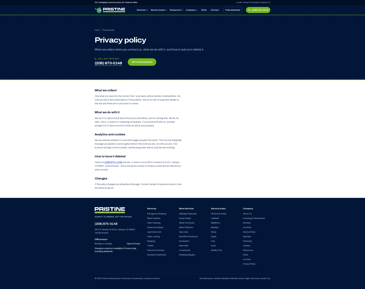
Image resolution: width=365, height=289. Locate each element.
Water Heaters (153, 218)
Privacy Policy (249, 264)
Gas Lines (183, 232)
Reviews (247, 223)
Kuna (213, 246)
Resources (175, 10)
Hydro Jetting (153, 237)
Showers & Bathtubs (156, 255)
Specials (247, 237)
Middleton (215, 223)
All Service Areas (218, 214)
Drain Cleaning (154, 223)
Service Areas (158, 10)
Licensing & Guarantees (254, 218)
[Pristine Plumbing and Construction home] (110, 10)
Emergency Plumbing (156, 214)
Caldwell (215, 218)
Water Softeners (186, 223)
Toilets (150, 246)
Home (97, 30)
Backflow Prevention (188, 237)
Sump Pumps (185, 218)
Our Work (247, 227)
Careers (246, 246)
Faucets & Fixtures (156, 250)
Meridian (215, 227)
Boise (213, 232)
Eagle (213, 237)
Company (190, 10)
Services (141, 10)
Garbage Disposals (188, 214)
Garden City (216, 250)
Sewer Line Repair (155, 227)
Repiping (151, 241)
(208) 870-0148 (113, 162)
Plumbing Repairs (187, 255)
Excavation (184, 241)
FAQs (204, 10)
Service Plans (249, 232)
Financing (247, 241)
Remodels (183, 246)
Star (213, 241)
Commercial (184, 250)
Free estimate (232, 10)
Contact (215, 10)
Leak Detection (154, 232)
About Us (247, 214)
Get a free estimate (142, 62)
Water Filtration (186, 227)
